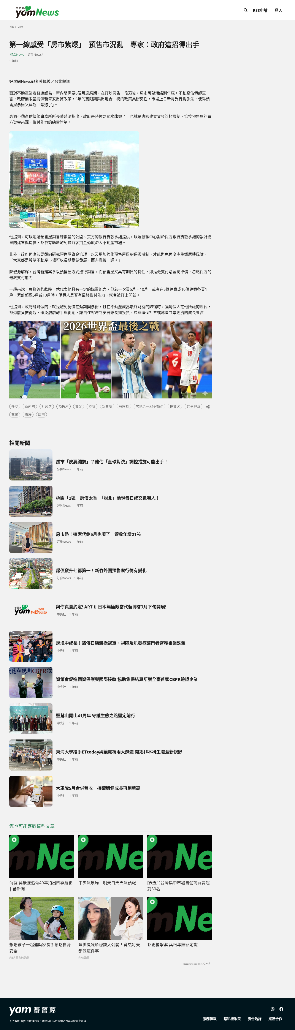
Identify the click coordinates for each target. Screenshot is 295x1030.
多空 (14, 406)
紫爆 (14, 414)
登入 (278, 10)
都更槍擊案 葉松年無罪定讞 (172, 945)
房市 (41, 414)
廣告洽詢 (255, 1018)
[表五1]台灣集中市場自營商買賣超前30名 (178, 886)
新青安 (107, 406)
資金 (78, 406)
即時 (20, 27)
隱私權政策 (232, 1018)
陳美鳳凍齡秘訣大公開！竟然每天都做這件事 (109, 948)
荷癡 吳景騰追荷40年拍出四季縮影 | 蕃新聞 (41, 886)
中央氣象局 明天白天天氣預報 (107, 883)
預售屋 (63, 406)
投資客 (175, 406)
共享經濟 (193, 406)
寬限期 (124, 406)
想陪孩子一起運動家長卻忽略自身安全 (40, 948)
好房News (17, 54)
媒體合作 (275, 1018)
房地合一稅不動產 (149, 406)
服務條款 (210, 1018)
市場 (28, 414)
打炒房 (46, 406)
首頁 (11, 27)
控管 (92, 406)
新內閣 (30, 406)
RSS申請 (260, 10)
